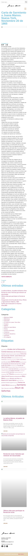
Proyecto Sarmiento (9, 330)
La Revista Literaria (17, 372)
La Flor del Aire (10, 372)
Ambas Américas (4, 349)
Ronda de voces (13, 385)
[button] (25, 9)
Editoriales (15, 362)
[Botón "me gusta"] (2, 282)
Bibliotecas (7, 319)
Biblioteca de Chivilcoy (14, 352)
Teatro (2, 388)
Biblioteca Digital (8, 317)
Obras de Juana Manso (10, 327)
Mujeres (6, 325)
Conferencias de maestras (11, 359)
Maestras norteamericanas (16, 376)
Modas (21, 378)
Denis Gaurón (21, 554)
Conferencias (4, 359)
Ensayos (6, 324)
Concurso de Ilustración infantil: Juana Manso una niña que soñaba (13, 356)
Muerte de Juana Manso (8, 380)
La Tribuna (10, 374)
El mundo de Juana (14, 365)
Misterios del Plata (14, 378)
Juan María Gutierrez (4, 370)
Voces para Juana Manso (9, 388)
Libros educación (23, 374)
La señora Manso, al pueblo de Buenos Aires (14, 290)
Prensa (6, 329)
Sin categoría (7, 337)
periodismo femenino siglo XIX (7, 382)
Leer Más (5, 431)
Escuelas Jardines (12, 367)
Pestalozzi (15, 382)
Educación (6, 320)
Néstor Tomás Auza (20, 380)
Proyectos (6, 332)
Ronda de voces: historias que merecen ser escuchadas (13, 454)
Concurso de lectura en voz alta (17, 357)
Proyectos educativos (9, 333)
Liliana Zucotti (5, 376)
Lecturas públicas (17, 374)
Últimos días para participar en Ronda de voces (13, 511)
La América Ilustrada (14, 370)
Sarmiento (6, 335)
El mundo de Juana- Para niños (12, 322)
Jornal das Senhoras (13, 369)
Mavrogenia (7, 378)
